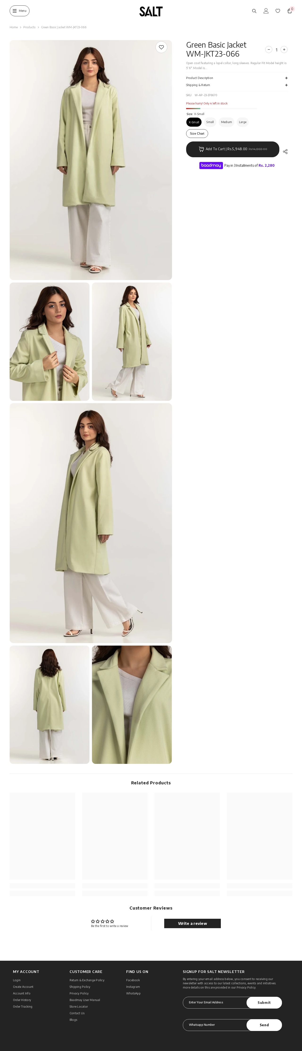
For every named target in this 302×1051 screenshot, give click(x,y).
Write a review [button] (192, 923)
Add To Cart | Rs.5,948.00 (236, 149)
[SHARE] (283, 151)
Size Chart (197, 133)
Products (29, 27)
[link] (161, 47)
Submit (264, 1003)
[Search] (254, 11)
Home (14, 27)
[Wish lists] (278, 10)
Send (264, 1025)
